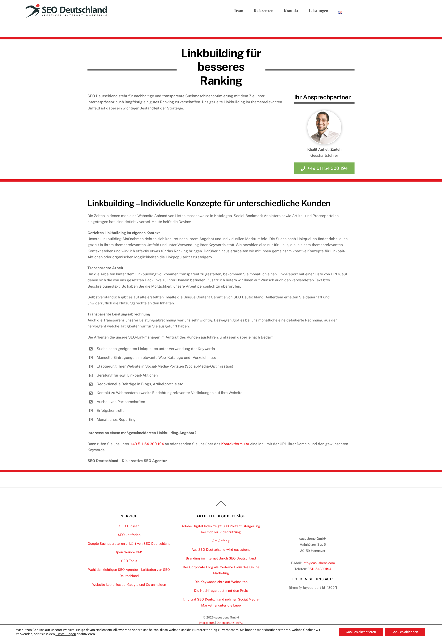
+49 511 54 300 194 (327, 168)
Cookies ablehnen (405, 632)
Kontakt (291, 11)
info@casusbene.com (318, 563)
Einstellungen (65, 634)
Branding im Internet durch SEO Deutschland (221, 558)
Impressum (207, 622)
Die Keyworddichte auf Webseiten (221, 582)
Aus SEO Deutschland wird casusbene (221, 549)
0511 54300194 (319, 569)
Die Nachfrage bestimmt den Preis (221, 590)
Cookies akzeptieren (361, 632)
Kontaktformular (235, 444)
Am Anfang (221, 541)
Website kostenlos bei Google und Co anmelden (129, 584)
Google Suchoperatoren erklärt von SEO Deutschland (129, 543)
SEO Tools (129, 561)
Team (238, 11)
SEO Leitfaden (129, 535)
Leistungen (318, 11)
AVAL (239, 622)
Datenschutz (225, 622)
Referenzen (263, 11)
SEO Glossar (129, 526)
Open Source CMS (129, 552)
